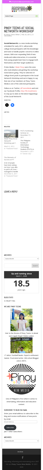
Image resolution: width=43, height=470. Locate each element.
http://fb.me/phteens (29, 91)
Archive (20, 452)
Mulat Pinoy (19, 67)
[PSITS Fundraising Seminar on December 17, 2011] (28, 142)
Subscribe (10, 427)
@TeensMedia (26, 88)
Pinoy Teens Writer (13, 35)
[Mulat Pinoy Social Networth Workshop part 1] (11, 134)
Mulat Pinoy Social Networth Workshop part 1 (10, 141)
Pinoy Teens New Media (21, 464)
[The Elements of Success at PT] (12, 166)
